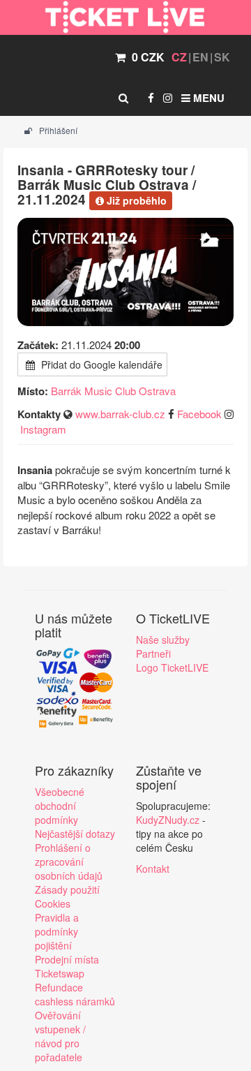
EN (200, 57)
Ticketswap (59, 973)
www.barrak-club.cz (120, 413)
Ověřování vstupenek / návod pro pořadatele (60, 1036)
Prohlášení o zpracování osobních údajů (68, 861)
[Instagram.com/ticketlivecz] (167, 97)
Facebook (199, 413)
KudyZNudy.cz (167, 820)
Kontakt (152, 869)
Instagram (43, 429)
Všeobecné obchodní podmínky (59, 806)
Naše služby (163, 640)
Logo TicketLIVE (172, 667)
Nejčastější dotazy (75, 834)
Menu (207, 97)
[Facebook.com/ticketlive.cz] (151, 97)
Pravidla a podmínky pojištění (57, 931)
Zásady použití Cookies (67, 896)
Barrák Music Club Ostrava (113, 390)
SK (222, 57)
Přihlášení (57, 130)
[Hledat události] (123, 97)
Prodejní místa (67, 959)
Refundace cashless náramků (75, 994)
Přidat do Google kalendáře (100, 364)
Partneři (153, 653)
